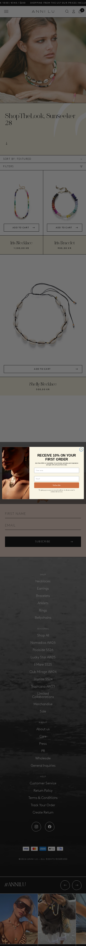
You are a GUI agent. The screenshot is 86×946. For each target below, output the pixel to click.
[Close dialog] (81, 449)
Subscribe (57, 485)
